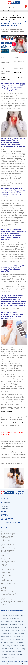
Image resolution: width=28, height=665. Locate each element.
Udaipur (19, 630)
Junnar (7, 654)
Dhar (20, 655)
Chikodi (6, 657)
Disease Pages (12, 11)
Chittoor (13, 633)
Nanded (20, 624)
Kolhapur (21, 618)
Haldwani (2, 646)
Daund (14, 645)
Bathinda (22, 636)
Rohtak (16, 639)
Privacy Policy (15, 663)
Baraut (18, 655)
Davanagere (21, 642)
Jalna (10, 654)
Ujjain (16, 630)
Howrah (5, 649)
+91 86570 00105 (7, 522)
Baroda (2, 624)
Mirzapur (12, 652)
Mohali (2, 621)
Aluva (15, 642)
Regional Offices (5, 527)
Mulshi (18, 642)
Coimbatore (12, 621)
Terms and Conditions (8, 663)
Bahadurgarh (11, 655)
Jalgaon (2, 627)
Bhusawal (18, 636)
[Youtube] (23, 494)
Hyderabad (10, 615)
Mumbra (19, 621)
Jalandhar (18, 618)
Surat (24, 621)
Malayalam (3, 79)
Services (6, 5)
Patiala (10, 624)
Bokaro (2, 648)
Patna (13, 639)
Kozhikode (20, 646)
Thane (12, 618)
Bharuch (15, 636)
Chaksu (17, 645)
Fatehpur (22, 633)
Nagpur (7, 615)
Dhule (19, 633)
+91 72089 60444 (15, 522)
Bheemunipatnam (21, 649)
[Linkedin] (21, 494)
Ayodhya (3, 630)
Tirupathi (16, 651)
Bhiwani (7, 639)
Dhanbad (8, 642)
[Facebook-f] (16, 494)
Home (3, 16)
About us (18, 5)
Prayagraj (11, 636)
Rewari (7, 624)
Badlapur (6, 630)
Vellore (13, 624)
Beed (5, 624)
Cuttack (9, 618)
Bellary (18, 652)
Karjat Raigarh (9, 649)
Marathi (6, 77)
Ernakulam (23, 655)
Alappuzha (13, 651)
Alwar (5, 642)
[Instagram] (18, 494)
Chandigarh (3, 618)
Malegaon (22, 639)
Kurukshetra (3, 636)
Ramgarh (16, 648)
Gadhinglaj (2, 657)
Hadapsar (6, 633)
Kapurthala (3, 643)
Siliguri (6, 652)
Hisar (12, 654)
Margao (2, 642)
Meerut (20, 648)
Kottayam (17, 654)
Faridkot (8, 645)
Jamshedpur (15, 627)
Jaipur (14, 615)
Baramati (9, 633)
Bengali (10, 77)
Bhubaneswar (23, 615)
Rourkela (9, 652)
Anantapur (7, 643)
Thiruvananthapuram (15, 649)
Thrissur (6, 655)
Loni (10, 643)
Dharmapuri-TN (3, 645)
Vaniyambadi (10, 657)
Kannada (20, 77)
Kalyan (15, 618)
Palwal (2, 639)
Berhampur (6, 648)
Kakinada (23, 645)
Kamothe (13, 657)
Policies (12, 5)
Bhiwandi (5, 621)
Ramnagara (3, 655)
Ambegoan (3, 651)
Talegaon (8, 621)
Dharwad (11, 645)
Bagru (15, 646)
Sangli (22, 621)
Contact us (11, 7)
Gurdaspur (24, 646)
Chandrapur (22, 643)
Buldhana (2, 633)
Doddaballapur (7, 646)
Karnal (14, 654)
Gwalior (19, 627)
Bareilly (20, 645)
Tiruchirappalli (23, 630)
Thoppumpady (21, 651)
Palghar (16, 621)
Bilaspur (10, 639)
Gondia (14, 643)
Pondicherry (8, 636)
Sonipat (24, 652)
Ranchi (6, 618)
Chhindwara (18, 643)
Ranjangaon (16, 624)
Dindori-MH (11, 646)
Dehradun (9, 630)
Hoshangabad (3, 654)
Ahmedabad (3, 615)
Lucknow (16, 615)
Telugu (16, 77)
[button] (13, 528)
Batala (9, 648)
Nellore (23, 624)
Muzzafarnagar (22, 654)
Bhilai (4, 639)
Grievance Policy (20, 663)
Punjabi (8, 79)
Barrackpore (13, 648)
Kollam (12, 627)
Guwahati (8, 627)
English (22, 76)
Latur (12, 643)
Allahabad (6, 651)
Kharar (5, 627)
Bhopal (19, 615)
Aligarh (10, 651)
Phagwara (18, 639)
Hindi (2, 77)
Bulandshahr (12, 642)
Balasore (14, 655)
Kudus (17, 646)
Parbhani (13, 630)
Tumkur (21, 652)
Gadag (15, 652)
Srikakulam (3, 652)
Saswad (22, 627)
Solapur (25, 627)
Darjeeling (16, 633)
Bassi (22, 648)
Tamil (13, 77)
